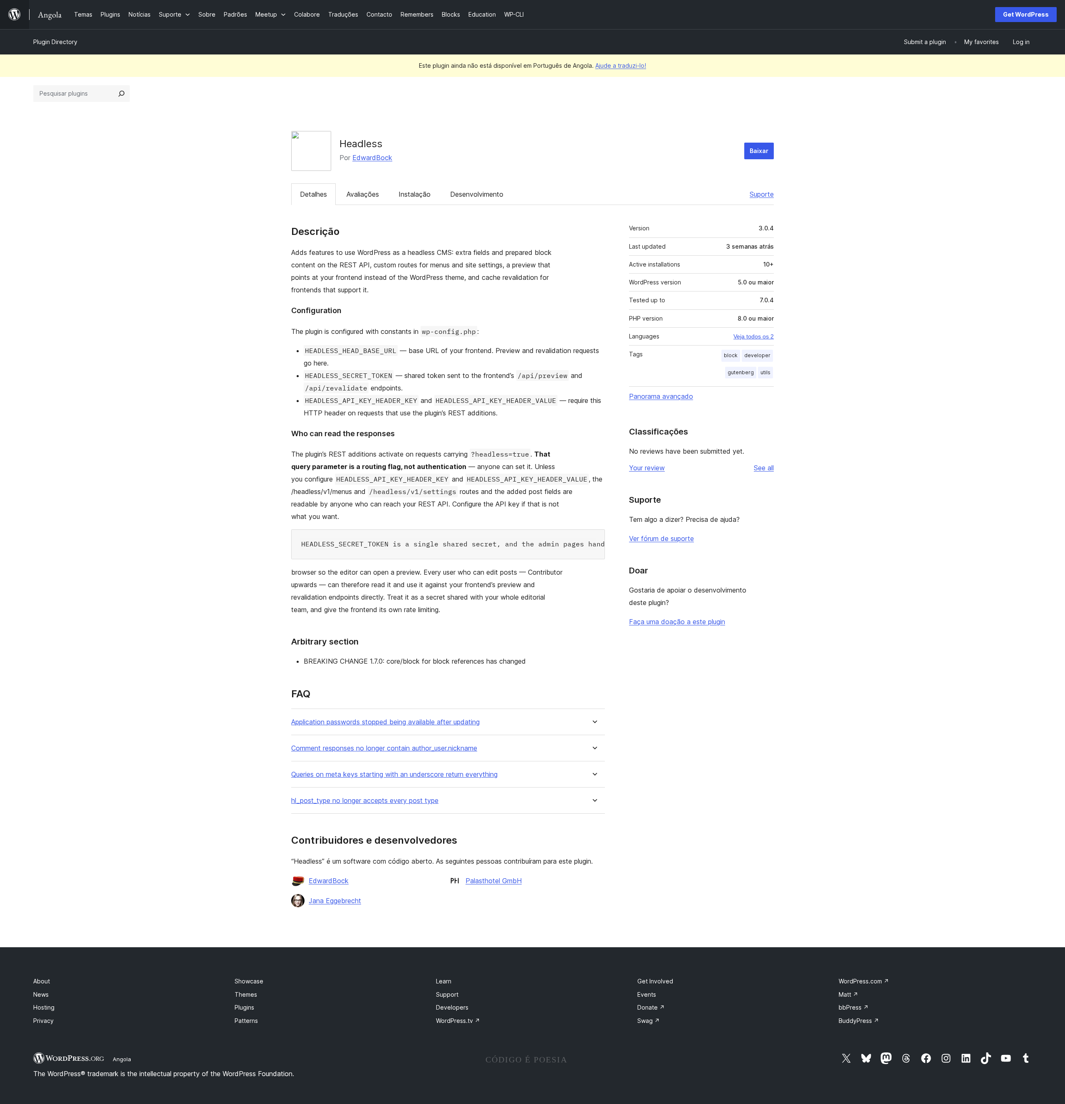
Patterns (246, 1020)
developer (757, 355)
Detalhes (313, 194)
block (731, 355)
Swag (648, 1020)
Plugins (244, 1007)
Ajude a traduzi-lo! (620, 65)
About (41, 981)
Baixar (759, 150)
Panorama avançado (661, 396)
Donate (651, 1007)
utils (765, 372)
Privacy (43, 1020)
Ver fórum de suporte (661, 538)
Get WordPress (1026, 14)
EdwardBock (372, 157)
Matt (848, 994)
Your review (647, 468)
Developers (452, 1007)
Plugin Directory (55, 41)
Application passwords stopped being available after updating (385, 722)
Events (646, 994)
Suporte (762, 194)
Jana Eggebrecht (335, 901)
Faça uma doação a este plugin (677, 621)
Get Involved (655, 981)
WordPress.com (864, 981)
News (41, 994)
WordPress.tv (458, 1020)
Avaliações (363, 194)
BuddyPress (859, 1020)
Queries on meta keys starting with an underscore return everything (394, 774)
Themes (246, 994)
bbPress (854, 1007)
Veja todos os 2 (753, 336)
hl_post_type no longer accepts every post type (364, 801)
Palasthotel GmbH (494, 881)
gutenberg (741, 372)
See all (764, 468)
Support (447, 994)
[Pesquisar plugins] (121, 93)
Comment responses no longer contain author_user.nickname (384, 748)
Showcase (249, 981)
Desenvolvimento (476, 194)
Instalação (415, 194)
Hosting (43, 1007)
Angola (122, 1059)
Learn (443, 981)
